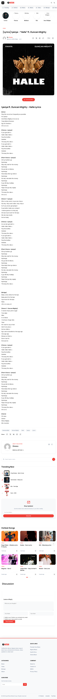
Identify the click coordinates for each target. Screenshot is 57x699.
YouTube (53, 696)
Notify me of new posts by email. (13, 619)
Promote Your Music (35, 647)
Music (2, 664)
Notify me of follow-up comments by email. (16, 617)
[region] (28, 554)
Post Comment (9, 621)
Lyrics (4, 28)
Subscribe (28, 515)
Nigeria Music (33, 649)
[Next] (53, 544)
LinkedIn (47, 696)
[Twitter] (36, 38)
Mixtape (3, 669)
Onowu (11, 37)
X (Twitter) (41, 696)
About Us (32, 664)
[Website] (49, 444)
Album (3, 671)
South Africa (33, 652)
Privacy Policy (33, 671)
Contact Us (33, 666)
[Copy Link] (43, 38)
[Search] (51, 3)
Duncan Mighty (15, 430)
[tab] (27, 577)
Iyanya (28, 430)
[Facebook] (33, 38)
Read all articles (18, 450)
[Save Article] (53, 38)
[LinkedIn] (13, 434)
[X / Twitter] (10, 434)
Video (2, 666)
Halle (23, 430)
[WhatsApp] (39, 38)
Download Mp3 (5, 430)
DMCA (31, 669)
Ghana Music (33, 654)
